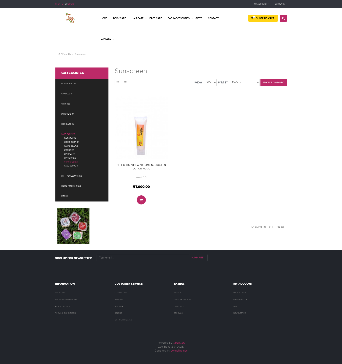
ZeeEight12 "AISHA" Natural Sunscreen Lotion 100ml (141, 166)
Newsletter (239, 313)
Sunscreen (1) (71, 162)
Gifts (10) (65, 104)
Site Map (119, 306)
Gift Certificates (123, 320)
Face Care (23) (68, 134)
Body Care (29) (68, 84)
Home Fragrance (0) (71, 186)
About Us (60, 293)
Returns (119, 299)
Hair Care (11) (67, 124)
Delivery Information (66, 299)
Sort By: (223, 82)
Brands (118, 313)
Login (71, 4)
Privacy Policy (62, 306)
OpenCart (179, 342)
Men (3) (64, 196)
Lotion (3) (69, 150)
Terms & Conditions (65, 313)
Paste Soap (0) (71, 146)
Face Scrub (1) (71, 166)
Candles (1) (66, 94)
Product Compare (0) (273, 82)
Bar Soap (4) (70, 138)
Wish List (237, 306)
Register (59, 4)
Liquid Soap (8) (71, 142)
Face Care (67, 54)
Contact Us (121, 293)
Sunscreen (80, 54)
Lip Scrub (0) (70, 158)
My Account (239, 293)
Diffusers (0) (67, 114)
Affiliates (178, 306)
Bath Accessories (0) (71, 176)
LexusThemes (179, 350)
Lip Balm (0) (69, 154)
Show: (198, 82)
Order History (241, 299)
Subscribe (197, 257)
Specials (178, 313)
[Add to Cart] (141, 199)
